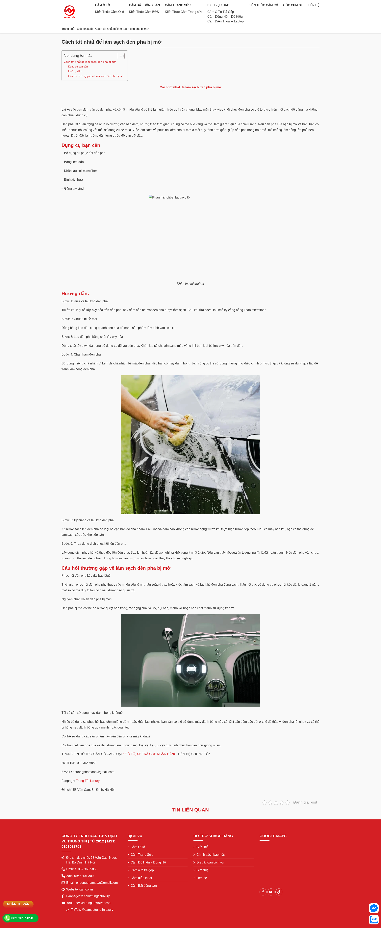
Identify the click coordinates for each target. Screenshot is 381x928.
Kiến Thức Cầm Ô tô (109, 11)
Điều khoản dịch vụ (210, 862)
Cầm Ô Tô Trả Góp (220, 11)
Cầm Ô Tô (102, 5)
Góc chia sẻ (293, 5)
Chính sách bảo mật (210, 854)
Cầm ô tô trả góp (142, 870)
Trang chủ (68, 28)
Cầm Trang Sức (178, 5)
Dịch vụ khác (218, 5)
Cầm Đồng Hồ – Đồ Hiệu (225, 16)
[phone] (7, 918)
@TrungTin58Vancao (96, 903)
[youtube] (270, 891)
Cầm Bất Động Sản (144, 5)
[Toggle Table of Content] (119, 56)
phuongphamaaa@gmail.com (97, 882)
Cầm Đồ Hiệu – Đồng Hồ (148, 862)
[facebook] (263, 891)
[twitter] (278, 891)
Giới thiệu (203, 847)
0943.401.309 (84, 876)
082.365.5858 (87, 869)
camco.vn (86, 889)
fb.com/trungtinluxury (95, 896)
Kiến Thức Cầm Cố (263, 5)
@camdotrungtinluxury (97, 909)
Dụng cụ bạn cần (78, 66)
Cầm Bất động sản (144, 885)
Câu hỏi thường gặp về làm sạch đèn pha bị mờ (96, 76)
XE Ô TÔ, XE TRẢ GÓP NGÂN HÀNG (149, 754)
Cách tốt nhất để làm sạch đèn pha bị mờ (90, 61)
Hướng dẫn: (75, 71)
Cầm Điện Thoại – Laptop (225, 21)
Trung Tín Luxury (88, 780)
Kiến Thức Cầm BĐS (144, 11)
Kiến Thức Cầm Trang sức (183, 11)
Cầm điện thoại (141, 878)
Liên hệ (313, 5)
